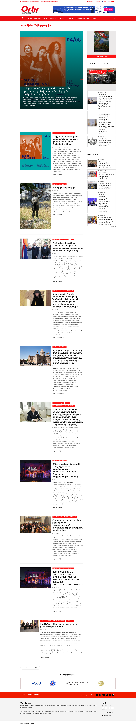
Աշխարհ (53, 18)
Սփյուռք (29, 18)
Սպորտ (71, 18)
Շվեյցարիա (71, 133)
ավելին (112, 148)
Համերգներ (62, 133)
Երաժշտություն (57, 516)
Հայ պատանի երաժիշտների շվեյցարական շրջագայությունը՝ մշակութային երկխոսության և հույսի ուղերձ (67, 525)
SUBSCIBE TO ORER (101, 56)
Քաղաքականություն (82, 18)
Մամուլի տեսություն (58, 620)
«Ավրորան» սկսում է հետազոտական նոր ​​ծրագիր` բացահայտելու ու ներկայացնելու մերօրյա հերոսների (106, 221)
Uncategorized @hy (58, 403)
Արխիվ (94, 18)
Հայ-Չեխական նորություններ (49, 1)
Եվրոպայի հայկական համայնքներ (29, 1)
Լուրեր (55, 133)
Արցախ (45, 18)
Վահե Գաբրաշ (74, 427)
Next (35, 667)
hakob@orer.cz (107, 715)
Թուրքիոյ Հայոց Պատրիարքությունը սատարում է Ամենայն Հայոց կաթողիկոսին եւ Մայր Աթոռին (105, 142)
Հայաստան (37, 18)
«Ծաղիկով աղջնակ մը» (63, 188)
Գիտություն (62, 18)
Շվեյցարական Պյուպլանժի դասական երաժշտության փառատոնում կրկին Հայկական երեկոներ (46, 91)
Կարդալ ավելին (57, 174)
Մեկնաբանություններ (59, 405)
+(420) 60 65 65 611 (108, 712)
